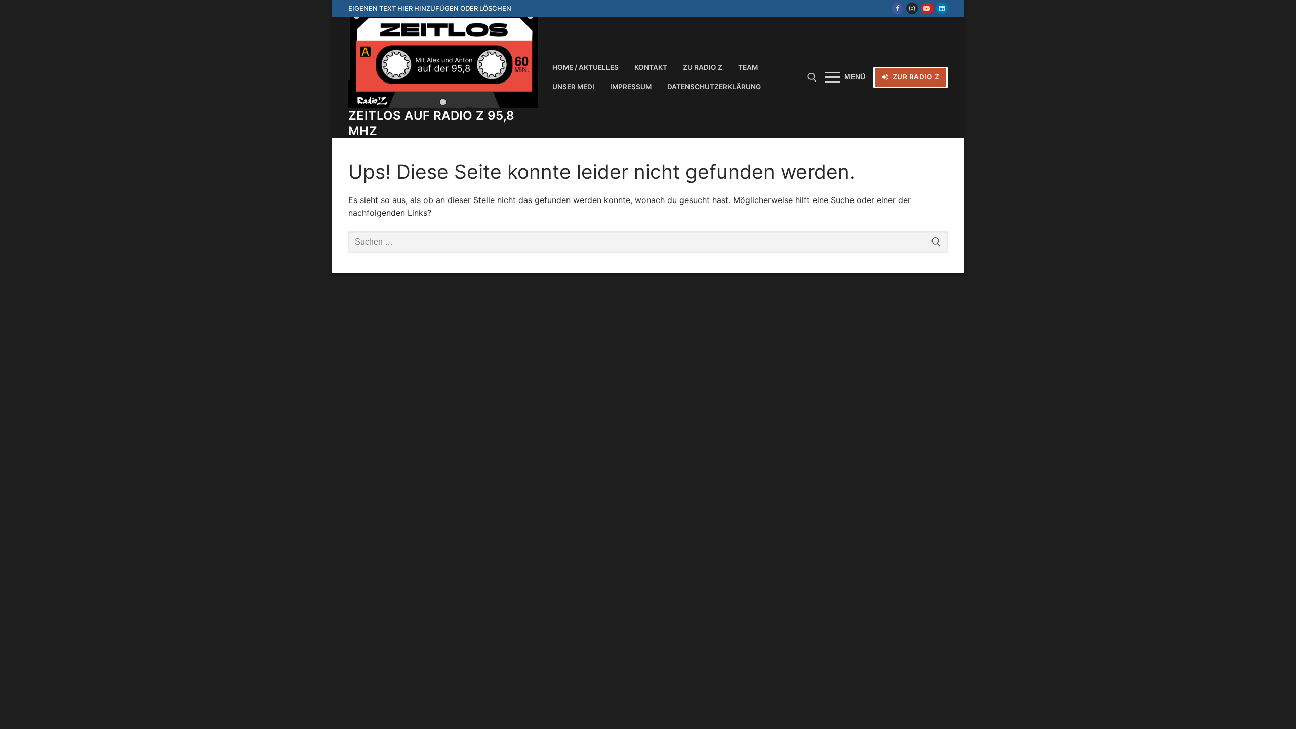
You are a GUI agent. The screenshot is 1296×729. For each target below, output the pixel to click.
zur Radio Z (914, 77)
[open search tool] (812, 77)
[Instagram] (912, 8)
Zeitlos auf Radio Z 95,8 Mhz (431, 123)
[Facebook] (897, 8)
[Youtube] (927, 8)
